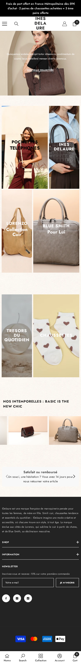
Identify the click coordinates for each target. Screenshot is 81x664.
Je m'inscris (67, 582)
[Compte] (64, 24)
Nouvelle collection (40, 70)
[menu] (4, 23)
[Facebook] (6, 598)
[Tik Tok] (28, 598)
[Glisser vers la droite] (74, 477)
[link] (40, 476)
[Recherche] (16, 23)
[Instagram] (17, 598)
